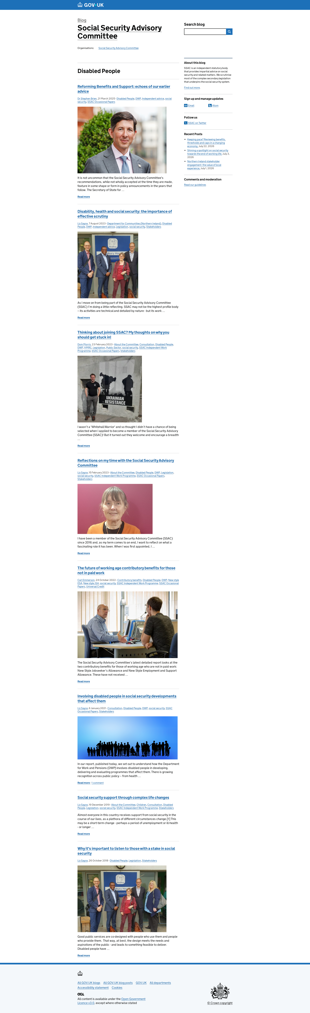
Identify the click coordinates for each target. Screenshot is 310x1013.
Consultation (147, 344)
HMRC (88, 347)
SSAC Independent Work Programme (115, 475)
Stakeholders (153, 226)
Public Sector (113, 347)
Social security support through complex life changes (123, 797)
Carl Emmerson (86, 580)
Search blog (194, 24)
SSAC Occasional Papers (101, 101)
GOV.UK (141, 983)
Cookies (117, 987)
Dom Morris (84, 344)
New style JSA (91, 583)
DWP (138, 98)
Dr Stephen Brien (87, 98)
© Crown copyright (219, 1003)
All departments (160, 983)
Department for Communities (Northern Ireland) (134, 223)
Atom (215, 105)
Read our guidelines (195, 184)
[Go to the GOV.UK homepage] (91, 5)
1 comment (98, 782)
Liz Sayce (83, 223)
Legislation (122, 226)
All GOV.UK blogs (89, 983)
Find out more (192, 87)
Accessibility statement (93, 987)
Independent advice (153, 98)
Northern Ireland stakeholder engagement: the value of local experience (204, 165)
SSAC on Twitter (197, 122)
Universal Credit (95, 586)
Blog (82, 20)
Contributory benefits (129, 580)
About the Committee (126, 344)
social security (137, 226)
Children (141, 804)
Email (191, 105)
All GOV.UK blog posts (118, 983)
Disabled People (125, 98)
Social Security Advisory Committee (120, 32)
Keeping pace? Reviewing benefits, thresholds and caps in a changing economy (206, 143)
